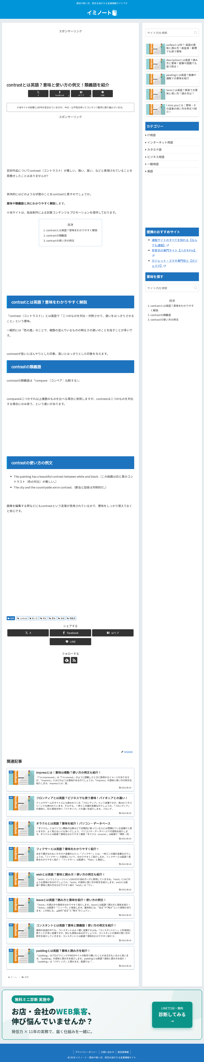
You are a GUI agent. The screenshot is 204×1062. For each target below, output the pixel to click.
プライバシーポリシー (86, 1052)
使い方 (35, 618)
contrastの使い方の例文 (60, 240)
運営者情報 (123, 1052)
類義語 (72, 618)
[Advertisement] (70, 56)
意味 (53, 618)
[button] (195, 32)
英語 (12, 618)
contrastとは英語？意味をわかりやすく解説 (71, 230)
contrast (23, 618)
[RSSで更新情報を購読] (74, 660)
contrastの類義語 (56, 235)
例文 (45, 618)
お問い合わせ (107, 1052)
